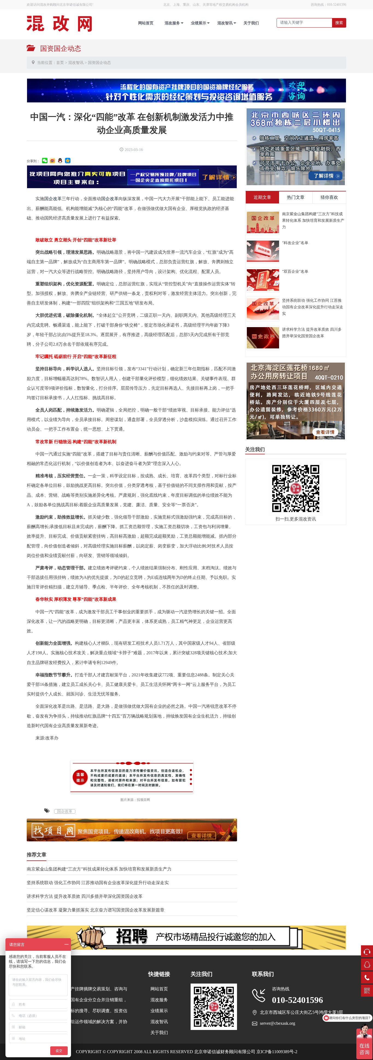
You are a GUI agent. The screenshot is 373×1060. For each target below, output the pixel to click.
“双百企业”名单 (295, 272)
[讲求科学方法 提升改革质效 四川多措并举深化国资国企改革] (263, 337)
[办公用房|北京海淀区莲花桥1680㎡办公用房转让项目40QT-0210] (296, 400)
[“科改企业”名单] (263, 250)
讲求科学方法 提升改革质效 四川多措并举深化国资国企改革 (85, 896)
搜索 (339, 23)
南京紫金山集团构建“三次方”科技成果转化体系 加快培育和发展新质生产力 (99, 869)
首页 (60, 63)
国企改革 (53, 198)
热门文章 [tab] (295, 197)
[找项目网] (132, 176)
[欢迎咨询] (186, 90)
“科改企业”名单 (295, 243)
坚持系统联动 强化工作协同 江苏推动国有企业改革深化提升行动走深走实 (98, 882)
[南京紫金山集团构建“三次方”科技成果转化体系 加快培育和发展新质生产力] (263, 222)
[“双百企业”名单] (263, 279)
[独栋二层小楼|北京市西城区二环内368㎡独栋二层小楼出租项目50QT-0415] (296, 146)
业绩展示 (198, 23)
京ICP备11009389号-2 (276, 1051)
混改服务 (172, 23)
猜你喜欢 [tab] (329, 197)
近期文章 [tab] (262, 197)
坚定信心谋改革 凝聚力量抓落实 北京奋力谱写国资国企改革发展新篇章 (95, 910)
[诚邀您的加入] (186, 937)
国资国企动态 (99, 63)
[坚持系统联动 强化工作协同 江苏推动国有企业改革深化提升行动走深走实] (263, 308)
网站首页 (145, 23)
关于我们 (251, 23)
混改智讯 (225, 23)
